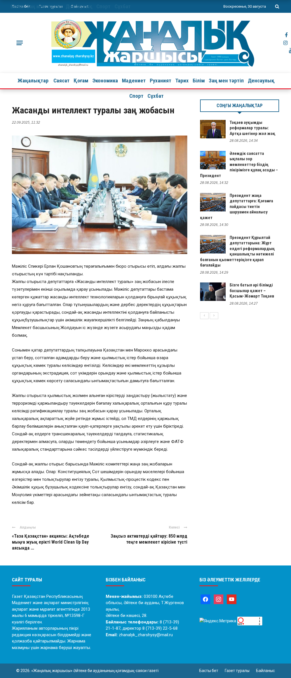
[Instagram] (218, 599)
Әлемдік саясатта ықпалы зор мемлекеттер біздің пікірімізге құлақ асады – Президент (239, 164)
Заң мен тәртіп (226, 80)
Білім (199, 80)
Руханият (160, 80)
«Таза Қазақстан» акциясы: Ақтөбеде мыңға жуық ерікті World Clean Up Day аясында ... (50, 542)
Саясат (61, 80)
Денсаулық (261, 80)
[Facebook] (205, 599)
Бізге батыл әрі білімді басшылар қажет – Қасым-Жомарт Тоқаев (252, 290)
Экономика (105, 80)
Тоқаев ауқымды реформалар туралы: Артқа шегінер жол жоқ (252, 128)
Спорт (136, 96)
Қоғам (81, 80)
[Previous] (204, 315)
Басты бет (208, 670)
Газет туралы (237, 670)
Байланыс (265, 670)
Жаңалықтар (33, 80)
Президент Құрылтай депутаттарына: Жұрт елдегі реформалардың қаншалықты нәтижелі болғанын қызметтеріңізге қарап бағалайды (237, 251)
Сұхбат (155, 96)
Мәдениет (134, 80)
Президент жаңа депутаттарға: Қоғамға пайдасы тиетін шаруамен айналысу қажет (236, 206)
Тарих (182, 80)
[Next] (214, 315)
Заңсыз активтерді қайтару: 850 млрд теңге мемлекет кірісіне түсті (149, 539)
